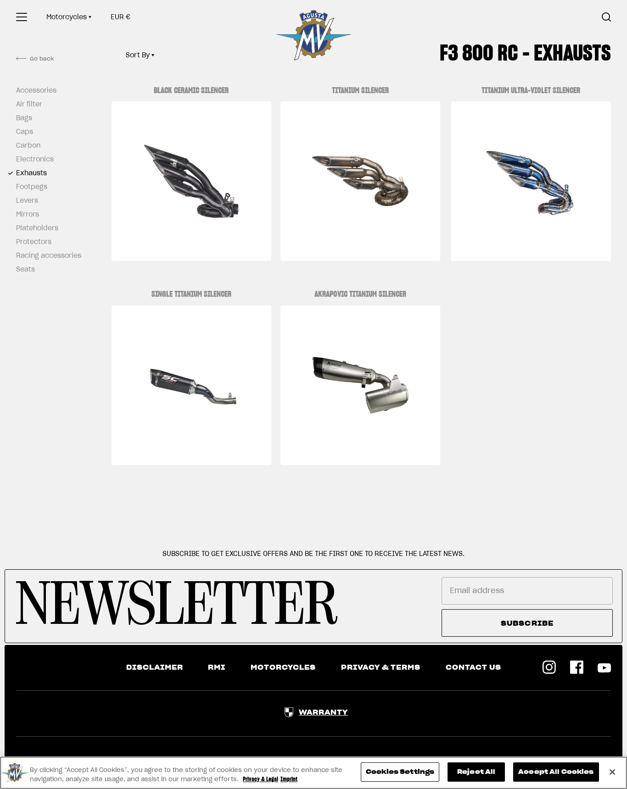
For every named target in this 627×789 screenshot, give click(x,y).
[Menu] (21, 17)
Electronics (35, 159)
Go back (42, 58)
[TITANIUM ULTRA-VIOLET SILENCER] (531, 181)
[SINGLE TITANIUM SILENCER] (191, 385)
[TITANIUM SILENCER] (360, 181)
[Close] (612, 772)
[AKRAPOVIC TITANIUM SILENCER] (360, 385)
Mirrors (27, 214)
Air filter (29, 104)
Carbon (28, 145)
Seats (25, 269)
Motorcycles (66, 17)
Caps (24, 132)
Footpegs (31, 187)
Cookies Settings (400, 772)
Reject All (476, 772)
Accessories (36, 90)
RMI (216, 667)
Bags (24, 118)
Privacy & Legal (260, 779)
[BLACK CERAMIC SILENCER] (191, 181)
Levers (27, 200)
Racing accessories (46, 255)
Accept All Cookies (555, 772)
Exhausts (31, 173)
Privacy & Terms (380, 667)
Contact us (473, 667)
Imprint (288, 779)
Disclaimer (154, 667)
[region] (313, 772)
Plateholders (37, 228)
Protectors (33, 242)
